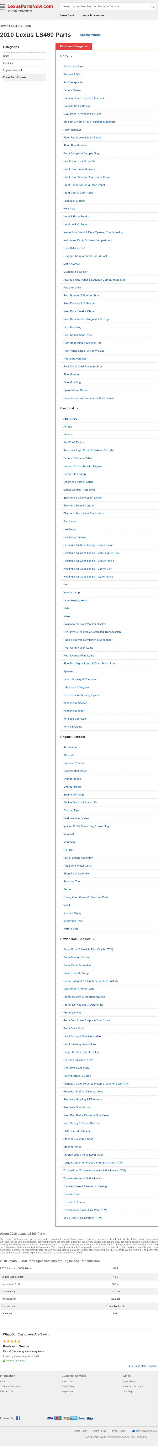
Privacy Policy (118, 1431)
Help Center (68, 1391)
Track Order (68, 1386)
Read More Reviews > (146, 1366)
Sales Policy (80, 1431)
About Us (5, 1381)
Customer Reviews (10, 1386)
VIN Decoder (6, 1391)
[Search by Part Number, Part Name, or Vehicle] (152, 6)
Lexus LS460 (16, 26)
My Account (68, 1381)
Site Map (128, 1391)
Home (3, 26)
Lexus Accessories (93, 15)
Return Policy (99, 1431)
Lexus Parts (67, 15)
